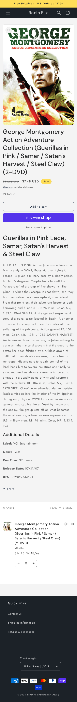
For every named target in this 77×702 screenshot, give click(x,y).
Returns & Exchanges (21, 632)
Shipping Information (21, 623)
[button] (8, 12)
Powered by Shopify (48, 694)
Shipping (7, 186)
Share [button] (10, 489)
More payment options (38, 227)
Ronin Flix (32, 694)
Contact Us (15, 614)
